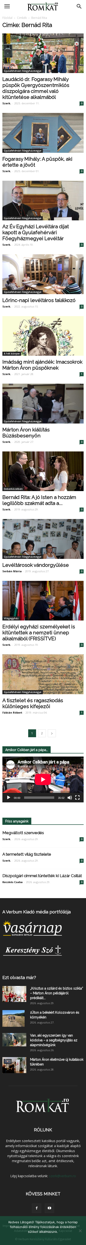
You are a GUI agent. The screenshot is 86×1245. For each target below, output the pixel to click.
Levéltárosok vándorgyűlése (35, 565)
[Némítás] (69, 797)
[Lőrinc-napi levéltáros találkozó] (43, 274)
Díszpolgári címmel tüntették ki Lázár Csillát (42, 875)
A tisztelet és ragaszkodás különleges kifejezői (32, 703)
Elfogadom (43, 1238)
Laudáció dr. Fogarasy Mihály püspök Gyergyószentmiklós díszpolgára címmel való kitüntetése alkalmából (35, 88)
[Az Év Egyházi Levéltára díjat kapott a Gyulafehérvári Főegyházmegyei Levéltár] (43, 200)
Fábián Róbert (12, 712)
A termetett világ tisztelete (26, 854)
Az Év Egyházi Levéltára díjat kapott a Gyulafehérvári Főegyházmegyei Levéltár (35, 232)
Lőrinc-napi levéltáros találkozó (38, 300)
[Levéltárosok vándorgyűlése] (43, 539)
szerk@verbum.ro (62, 1176)
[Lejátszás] (8, 797)
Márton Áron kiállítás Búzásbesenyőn (26, 433)
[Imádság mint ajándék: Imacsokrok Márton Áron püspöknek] (43, 336)
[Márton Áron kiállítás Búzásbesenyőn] (43, 403)
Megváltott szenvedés (23, 832)
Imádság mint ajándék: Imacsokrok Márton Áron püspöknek (42, 365)
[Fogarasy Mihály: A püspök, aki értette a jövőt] (43, 133)
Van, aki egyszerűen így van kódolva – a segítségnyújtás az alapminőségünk (53, 1040)
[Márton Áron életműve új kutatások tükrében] (14, 1065)
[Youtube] (49, 1208)
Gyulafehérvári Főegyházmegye (22, 71)
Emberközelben (13, 489)
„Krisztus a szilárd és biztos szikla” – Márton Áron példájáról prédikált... (56, 993)
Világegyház (11, 618)
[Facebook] (36, 1208)
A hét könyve (12, 353)
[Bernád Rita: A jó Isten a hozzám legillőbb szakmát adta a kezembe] (43, 471)
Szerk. (6, 103)
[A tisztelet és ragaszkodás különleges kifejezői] (43, 674)
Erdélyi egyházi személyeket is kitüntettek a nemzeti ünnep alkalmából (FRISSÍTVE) (38, 632)
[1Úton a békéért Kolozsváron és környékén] (13, 1018)
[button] (79, 6)
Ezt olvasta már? (19, 977)
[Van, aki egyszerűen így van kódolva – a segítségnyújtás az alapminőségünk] (14, 1039)
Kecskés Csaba (12, 882)
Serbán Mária (12, 571)
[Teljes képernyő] (77, 797)
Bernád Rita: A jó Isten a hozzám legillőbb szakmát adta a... (39, 500)
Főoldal (7, 18)
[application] (43, 779)
